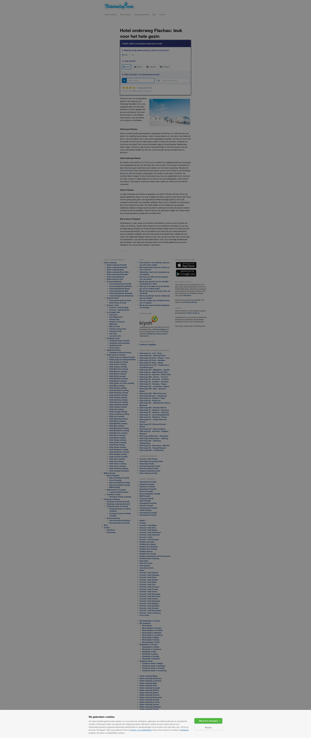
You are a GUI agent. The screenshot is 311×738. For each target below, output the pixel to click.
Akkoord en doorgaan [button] (208, 721)
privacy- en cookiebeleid (140, 730)
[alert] (155, 369)
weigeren (185, 730)
